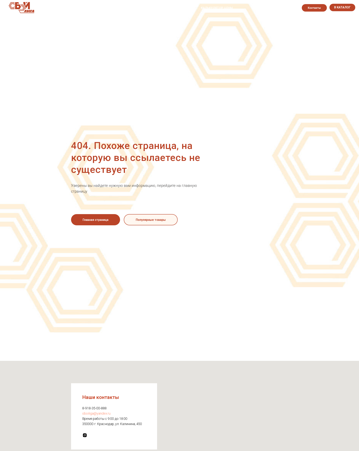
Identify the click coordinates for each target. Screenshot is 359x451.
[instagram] (290, 8)
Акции (176, 8)
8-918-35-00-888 (94, 408)
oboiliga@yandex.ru (96, 413)
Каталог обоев (153, 8)
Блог (191, 8)
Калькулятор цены (217, 8)
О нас (131, 8)
